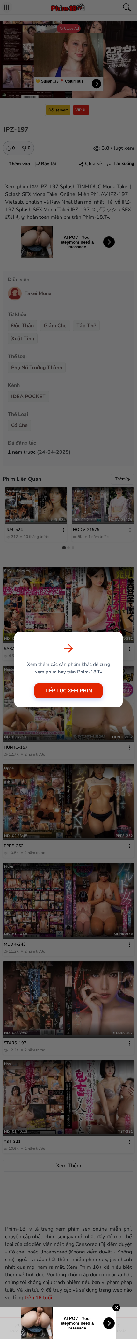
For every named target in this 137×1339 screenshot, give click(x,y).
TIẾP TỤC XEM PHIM (68, 690)
